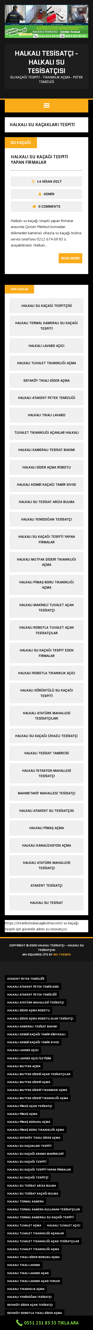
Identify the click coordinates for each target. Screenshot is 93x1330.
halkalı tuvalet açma (24, 1225)
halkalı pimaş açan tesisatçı (29, 1106)
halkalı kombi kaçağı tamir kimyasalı (36, 1034)
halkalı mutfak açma (24, 1066)
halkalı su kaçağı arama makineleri (35, 1154)
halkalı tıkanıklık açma (26, 1289)
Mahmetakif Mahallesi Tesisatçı (46, 793)
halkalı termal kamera (25, 1201)
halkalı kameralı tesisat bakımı (46, 449)
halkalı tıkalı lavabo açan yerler (33, 1281)
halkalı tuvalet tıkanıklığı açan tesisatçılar (43, 1241)
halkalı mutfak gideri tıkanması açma (37, 1090)
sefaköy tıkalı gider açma (46, 380)
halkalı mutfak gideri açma (28, 1082)
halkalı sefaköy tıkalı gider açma (33, 1138)
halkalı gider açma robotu (46, 467)
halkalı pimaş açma (46, 828)
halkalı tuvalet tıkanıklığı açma (46, 363)
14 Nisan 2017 (49, 181)
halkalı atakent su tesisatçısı (46, 810)
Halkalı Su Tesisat (46, 902)
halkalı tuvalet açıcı (63, 1225)
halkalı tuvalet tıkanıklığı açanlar (35, 1233)
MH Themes (62, 954)
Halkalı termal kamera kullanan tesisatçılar (43, 1209)
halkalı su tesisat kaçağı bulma (32, 1193)
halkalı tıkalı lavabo (46, 415)
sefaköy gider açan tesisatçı (30, 1305)
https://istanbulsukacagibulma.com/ (34, 922)
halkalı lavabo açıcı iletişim (29, 1058)
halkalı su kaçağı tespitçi (27, 1177)
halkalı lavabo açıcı (46, 345)
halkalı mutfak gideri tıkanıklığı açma (37, 1098)
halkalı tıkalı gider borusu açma (33, 1257)
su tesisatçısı (56, 928)
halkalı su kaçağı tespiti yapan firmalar (39, 159)
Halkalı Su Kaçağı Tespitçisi (46, 305)
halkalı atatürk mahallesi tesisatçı (35, 1002)
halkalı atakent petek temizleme (33, 986)
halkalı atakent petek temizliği (46, 397)
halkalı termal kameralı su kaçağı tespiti (40, 1217)
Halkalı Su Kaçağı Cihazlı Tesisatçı (46, 735)
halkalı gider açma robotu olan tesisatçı (40, 1018)
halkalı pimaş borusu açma (28, 1122)
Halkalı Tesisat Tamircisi (46, 753)
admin (49, 194)
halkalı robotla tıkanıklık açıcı (46, 673)
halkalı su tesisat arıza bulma (46, 501)
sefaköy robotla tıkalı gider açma (34, 1313)
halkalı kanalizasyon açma (46, 845)
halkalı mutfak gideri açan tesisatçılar (38, 1074)
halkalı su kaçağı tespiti (26, 1162)
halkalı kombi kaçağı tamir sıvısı (46, 484)
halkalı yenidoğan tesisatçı (46, 519)
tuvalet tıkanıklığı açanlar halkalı (46, 432)
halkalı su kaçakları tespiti (29, 1146)
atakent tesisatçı (46, 885)
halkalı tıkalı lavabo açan (28, 1273)
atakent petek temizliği (25, 979)
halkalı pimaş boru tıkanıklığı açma (35, 1130)
